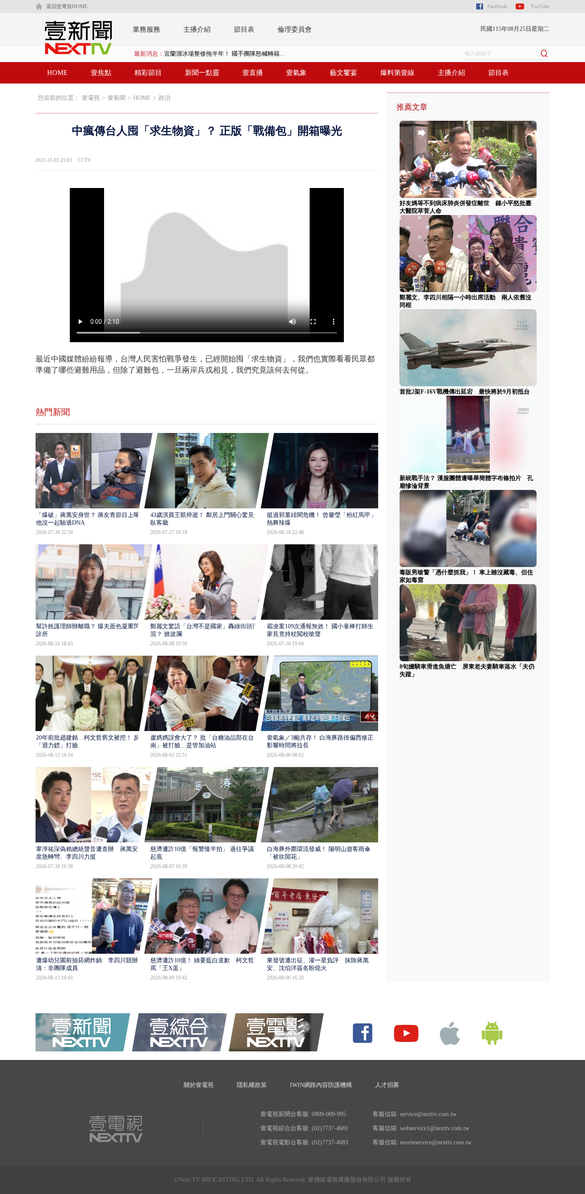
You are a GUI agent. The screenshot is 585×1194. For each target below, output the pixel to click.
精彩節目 (148, 72)
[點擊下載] (450, 1033)
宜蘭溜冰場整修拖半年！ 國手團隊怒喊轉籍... (224, 54)
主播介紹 (197, 29)
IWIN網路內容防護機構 (321, 1085)
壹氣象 (296, 72)
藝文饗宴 (343, 72)
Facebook (497, 6)
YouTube (540, 6)
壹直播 (252, 72)
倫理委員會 (295, 29)
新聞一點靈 (202, 72)
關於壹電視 (199, 1085)
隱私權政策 (252, 1085)
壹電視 (91, 98)
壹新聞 (116, 98)
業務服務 (146, 29)
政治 (164, 98)
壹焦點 (101, 72)
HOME (57, 72)
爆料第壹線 (397, 72)
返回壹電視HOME (66, 6)
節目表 (244, 29)
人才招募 (387, 1085)
